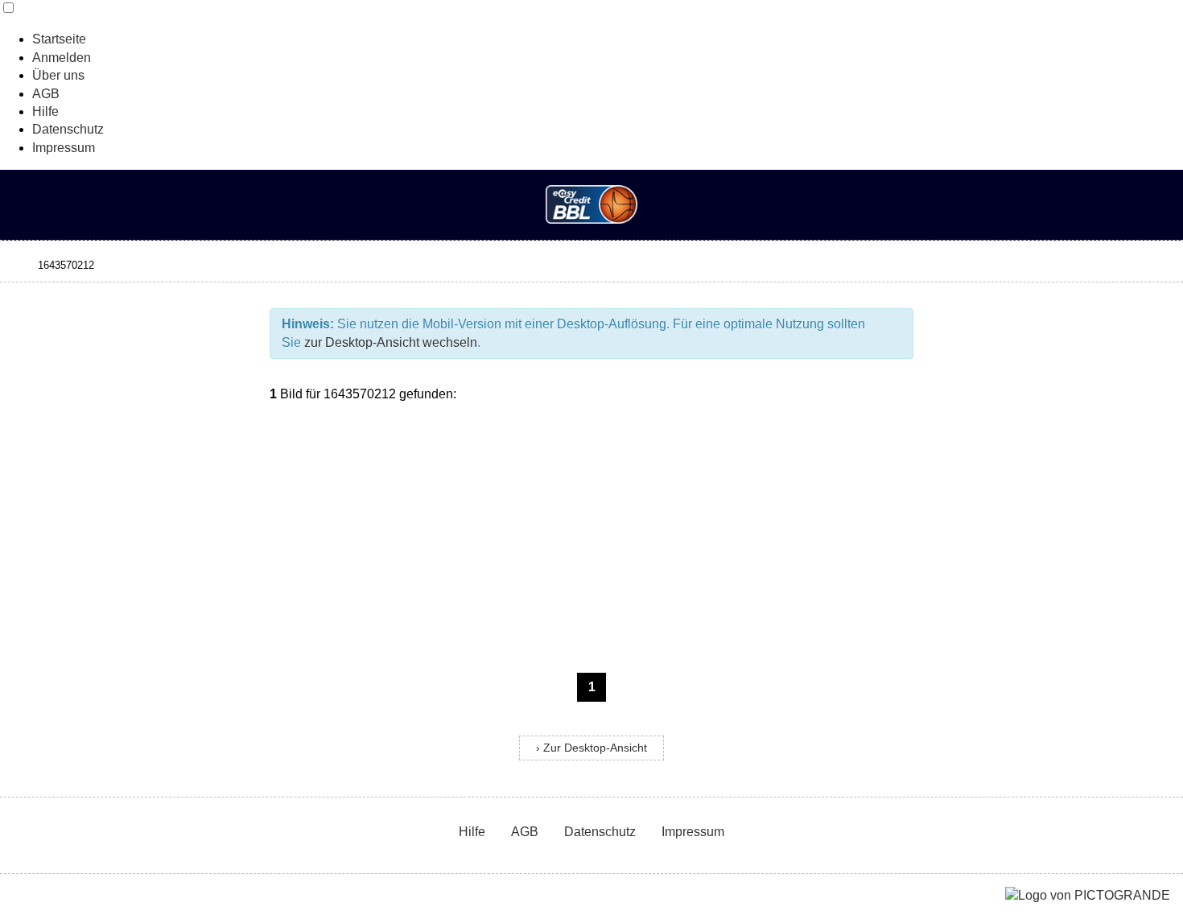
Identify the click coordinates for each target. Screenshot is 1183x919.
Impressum (63, 148)
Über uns (58, 75)
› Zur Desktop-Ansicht (591, 748)
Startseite (59, 39)
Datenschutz (68, 129)
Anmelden (61, 57)
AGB (46, 94)
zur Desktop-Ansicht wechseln (390, 342)
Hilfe (45, 111)
